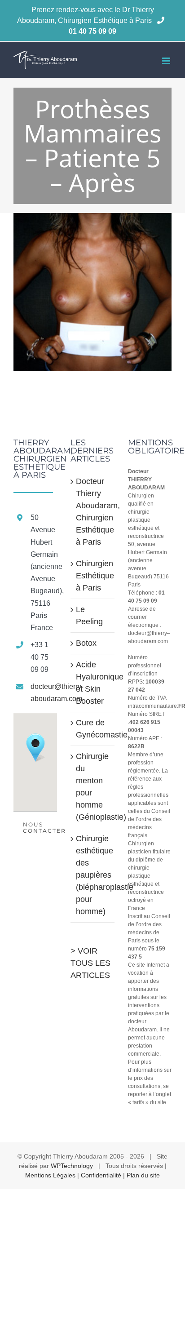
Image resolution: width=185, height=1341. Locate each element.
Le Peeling (89, 615)
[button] (35, 748)
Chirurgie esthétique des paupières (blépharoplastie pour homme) (93, 875)
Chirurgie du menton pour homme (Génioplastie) (93, 786)
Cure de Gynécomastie (93, 728)
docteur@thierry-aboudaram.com (44, 692)
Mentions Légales (50, 1175)
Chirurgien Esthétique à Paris (93, 575)
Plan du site (143, 1175)
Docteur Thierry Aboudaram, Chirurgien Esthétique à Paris (93, 511)
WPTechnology (72, 1165)
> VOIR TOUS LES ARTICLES (90, 963)
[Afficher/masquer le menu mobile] (167, 61)
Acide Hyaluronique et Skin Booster (93, 683)
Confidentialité (101, 1175)
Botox (86, 643)
